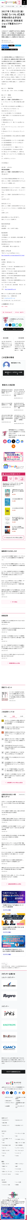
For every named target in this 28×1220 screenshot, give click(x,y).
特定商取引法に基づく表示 (20, 1103)
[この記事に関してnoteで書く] (16, 325)
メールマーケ (18, 1153)
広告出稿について (19, 1125)
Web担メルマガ (19, 1120)
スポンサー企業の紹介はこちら (13, 1071)
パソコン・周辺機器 (21, 478)
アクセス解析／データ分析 (7, 1139)
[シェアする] (6, 325)
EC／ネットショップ (20, 1150)
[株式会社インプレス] (13, 1196)
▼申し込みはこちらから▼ (7, 1206)
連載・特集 (4, 1122)
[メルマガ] (5, 441)
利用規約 (18, 1100)
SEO (2, 6)
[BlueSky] (18, 441)
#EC (3, 306)
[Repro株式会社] (9, 996)
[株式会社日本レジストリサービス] (9, 1013)
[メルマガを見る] (3, 1092)
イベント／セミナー (20, 1171)
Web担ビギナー (5, 1120)
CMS (3, 1142)
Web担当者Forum (7, 2)
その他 (17, 1155)
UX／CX (4, 1147)
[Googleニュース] (22, 441)
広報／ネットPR (5, 1150)
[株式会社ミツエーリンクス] (9, 984)
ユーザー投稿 (4, 964)
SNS (20, 6)
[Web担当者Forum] (13, 1084)
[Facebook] (9, 441)
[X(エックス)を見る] (11, 1092)
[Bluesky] (15, 1092)
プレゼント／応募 (6, 1184)
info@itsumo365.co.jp (9, 298)
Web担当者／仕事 (6, 1145)
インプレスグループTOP (19, 1106)
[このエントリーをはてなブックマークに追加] (13, 325)
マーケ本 (4, 478)
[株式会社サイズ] (9, 1036)
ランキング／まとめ (6, 1174)
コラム (3, 1169)
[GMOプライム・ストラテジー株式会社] (9, 1048)
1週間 (13, 716)
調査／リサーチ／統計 (20, 1142)
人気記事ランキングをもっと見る (14, 782)
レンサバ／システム (20, 1147)
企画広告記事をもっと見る (14, 884)
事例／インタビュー (20, 1163)
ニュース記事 (18, 1182)
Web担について (5, 1125)
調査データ (4, 1166)
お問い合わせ (8, 1100)
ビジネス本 (10, 478)
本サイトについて (9, 1097)
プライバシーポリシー (10, 1102)
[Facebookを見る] (7, 1092)
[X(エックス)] (13, 441)
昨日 (5, 716)
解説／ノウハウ (5, 1163)
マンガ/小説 (18, 1169)
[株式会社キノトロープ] (9, 1025)
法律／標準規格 (19, 1145)
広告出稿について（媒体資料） (20, 1098)
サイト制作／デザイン (20, 1139)
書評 (17, 1166)
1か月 (21, 716)
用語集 (17, 1184)
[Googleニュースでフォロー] (19, 1092)
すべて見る (14, 602)
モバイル (4, 1153)
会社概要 (7, 1106)
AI (16, 6)
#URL (6, 306)
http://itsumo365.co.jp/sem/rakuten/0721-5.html (13, 255)
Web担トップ (4, 963)
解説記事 (4, 1182)
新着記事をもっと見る (14, 663)
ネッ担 (19, 435)
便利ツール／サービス (7, 1171)
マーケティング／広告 (10, 6)
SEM (3, 1155)
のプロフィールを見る (13, 373)
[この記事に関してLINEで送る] (20, 325)
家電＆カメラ (16, 478)
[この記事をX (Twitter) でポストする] (10, 325)
